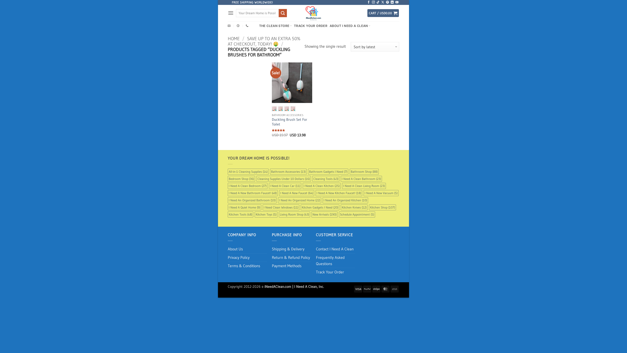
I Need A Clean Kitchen (322, 186)
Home (234, 38)
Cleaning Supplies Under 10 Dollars (283, 179)
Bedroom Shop (241, 179)
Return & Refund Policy (291, 257)
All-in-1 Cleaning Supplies (248, 172)
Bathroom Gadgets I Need (328, 172)
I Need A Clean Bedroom (247, 186)
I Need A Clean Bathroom (361, 179)
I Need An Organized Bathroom (252, 200)
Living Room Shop (294, 214)
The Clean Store (274, 26)
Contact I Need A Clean (335, 249)
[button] (231, 13)
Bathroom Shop (364, 172)
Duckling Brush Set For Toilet (289, 121)
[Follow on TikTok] (378, 2)
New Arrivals (325, 214)
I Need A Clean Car (285, 186)
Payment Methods (286, 265)
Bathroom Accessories (288, 172)
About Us (235, 249)
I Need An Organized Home (299, 200)
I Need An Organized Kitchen (345, 200)
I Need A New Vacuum (381, 193)
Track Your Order (310, 26)
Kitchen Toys (266, 214)
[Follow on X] (382, 2)
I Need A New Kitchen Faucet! (339, 193)
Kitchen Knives (354, 207)
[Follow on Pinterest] (387, 2)
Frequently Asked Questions (330, 260)
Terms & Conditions (244, 265)
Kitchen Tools (240, 214)
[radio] (274, 108)
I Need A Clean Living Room (364, 186)
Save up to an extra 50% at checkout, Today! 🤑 (264, 41)
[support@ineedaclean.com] (229, 26)
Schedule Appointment (357, 214)
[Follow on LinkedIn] (392, 2)
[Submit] (283, 13)
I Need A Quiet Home (244, 207)
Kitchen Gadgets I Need (320, 207)
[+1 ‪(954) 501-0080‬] (247, 26)
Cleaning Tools (325, 179)
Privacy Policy (239, 257)
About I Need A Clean (349, 26)
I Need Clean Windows (281, 207)
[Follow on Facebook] (368, 2)
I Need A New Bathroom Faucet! (253, 193)
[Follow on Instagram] (373, 2)
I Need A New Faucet (296, 193)
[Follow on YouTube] (396, 2)
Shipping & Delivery (288, 249)
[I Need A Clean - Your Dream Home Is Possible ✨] (313, 13)
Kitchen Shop (382, 207)
